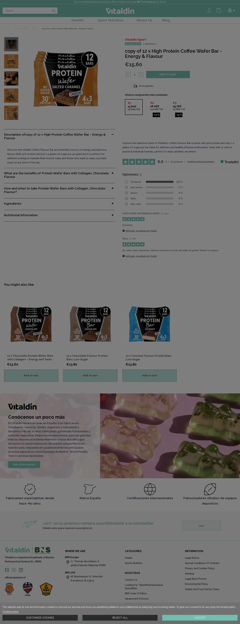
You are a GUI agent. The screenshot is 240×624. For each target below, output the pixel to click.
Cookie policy (10, 611)
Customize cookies (40, 617)
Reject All (120, 617)
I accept (200, 617)
